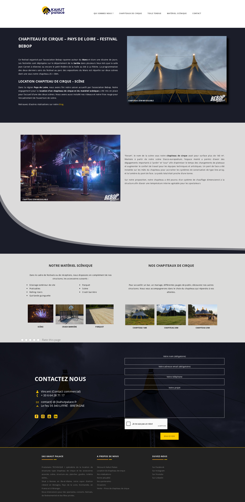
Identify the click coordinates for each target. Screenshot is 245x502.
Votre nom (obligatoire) (174, 356)
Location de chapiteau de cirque (111, 470)
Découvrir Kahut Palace (107, 467)
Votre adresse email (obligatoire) (175, 366)
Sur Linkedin (157, 477)
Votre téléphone (174, 376)
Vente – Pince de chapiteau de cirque (113, 488)
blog (61, 104)
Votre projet (174, 387)
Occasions (101, 485)
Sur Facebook (158, 467)
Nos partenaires (104, 481)
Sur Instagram (158, 470)
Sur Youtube (157, 474)
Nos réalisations (104, 474)
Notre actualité (103, 477)
